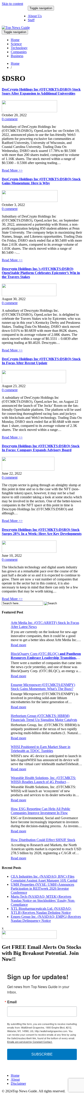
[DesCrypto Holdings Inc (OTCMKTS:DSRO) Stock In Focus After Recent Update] (34, 382)
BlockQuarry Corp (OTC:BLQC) (46, 656)
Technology (19, 48)
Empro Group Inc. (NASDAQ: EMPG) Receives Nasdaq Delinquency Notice (46, 919)
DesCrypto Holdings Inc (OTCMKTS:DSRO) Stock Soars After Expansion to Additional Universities (41, 91)
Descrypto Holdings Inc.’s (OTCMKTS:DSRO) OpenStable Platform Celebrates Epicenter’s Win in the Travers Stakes (41, 273)
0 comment (9, 119)
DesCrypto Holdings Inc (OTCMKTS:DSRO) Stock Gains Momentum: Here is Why (41, 181)
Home (15, 40)
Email (12, 1002)
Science (16, 44)
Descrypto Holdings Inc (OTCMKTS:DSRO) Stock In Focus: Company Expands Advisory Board (41, 448)
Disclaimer (18, 1083)
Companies (19, 52)
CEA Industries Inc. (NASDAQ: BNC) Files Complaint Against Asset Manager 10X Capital (44, 878)
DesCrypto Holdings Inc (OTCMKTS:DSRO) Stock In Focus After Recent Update (41, 361)
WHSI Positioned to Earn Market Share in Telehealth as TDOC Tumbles (40, 749)
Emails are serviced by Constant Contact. (29, 1041)
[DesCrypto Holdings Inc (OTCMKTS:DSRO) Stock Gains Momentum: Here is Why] (30, 201)
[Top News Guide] (16, 27)
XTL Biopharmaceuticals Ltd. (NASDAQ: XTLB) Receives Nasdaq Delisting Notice (41, 910)
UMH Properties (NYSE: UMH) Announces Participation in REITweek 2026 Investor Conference (42, 888)
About (15, 1079)
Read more (18, 645)
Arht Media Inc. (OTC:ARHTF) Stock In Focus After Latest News (45, 625)
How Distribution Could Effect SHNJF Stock (43, 840)
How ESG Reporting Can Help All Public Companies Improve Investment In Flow (40, 811)
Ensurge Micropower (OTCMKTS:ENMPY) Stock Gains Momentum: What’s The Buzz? (43, 687)
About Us (35, 16)
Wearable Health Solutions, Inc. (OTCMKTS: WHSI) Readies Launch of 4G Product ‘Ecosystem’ (43, 780)
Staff (31, 20)
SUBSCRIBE (42, 1054)
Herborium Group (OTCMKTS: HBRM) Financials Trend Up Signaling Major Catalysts (44, 718)
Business (17, 56)
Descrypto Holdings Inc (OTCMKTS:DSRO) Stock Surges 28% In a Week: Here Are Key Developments (42, 532)
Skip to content (12, 4)
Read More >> (12, 170)
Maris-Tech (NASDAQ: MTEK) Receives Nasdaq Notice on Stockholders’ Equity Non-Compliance (43, 900)
